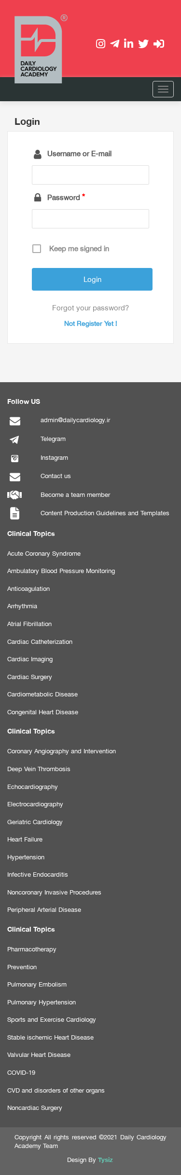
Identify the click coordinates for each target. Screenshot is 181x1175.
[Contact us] (14, 481)
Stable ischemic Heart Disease (50, 1037)
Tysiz (105, 1159)
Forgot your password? (90, 308)
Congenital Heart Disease (42, 712)
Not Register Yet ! (90, 323)
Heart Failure (24, 839)
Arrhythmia (22, 606)
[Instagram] (14, 463)
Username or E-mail (79, 153)
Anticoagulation (28, 588)
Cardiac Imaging (30, 659)
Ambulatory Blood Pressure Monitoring (61, 570)
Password (63, 197)
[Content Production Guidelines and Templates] (14, 518)
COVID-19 (21, 1072)
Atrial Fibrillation (29, 624)
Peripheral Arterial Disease (44, 909)
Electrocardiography (35, 804)
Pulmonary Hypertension (41, 1002)
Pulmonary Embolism (37, 984)
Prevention (22, 967)
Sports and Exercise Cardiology (51, 1019)
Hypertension (25, 857)
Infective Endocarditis (37, 874)
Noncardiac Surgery (34, 1107)
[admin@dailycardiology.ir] (14, 425)
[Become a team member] (14, 500)
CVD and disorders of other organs (56, 1090)
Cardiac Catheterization (39, 641)
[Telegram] (14, 444)
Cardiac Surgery (29, 677)
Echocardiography (32, 786)
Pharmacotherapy (31, 949)
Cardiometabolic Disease (42, 694)
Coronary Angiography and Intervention (61, 751)
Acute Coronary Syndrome (44, 553)
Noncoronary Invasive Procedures (54, 892)
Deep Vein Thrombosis (38, 769)
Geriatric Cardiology (35, 822)
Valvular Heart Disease (38, 1054)
